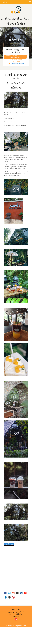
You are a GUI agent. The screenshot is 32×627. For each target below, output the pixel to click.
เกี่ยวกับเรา (16, 610)
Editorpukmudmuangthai (17, 63)
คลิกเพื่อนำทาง (9, 544)
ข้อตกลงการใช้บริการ (16, 614)
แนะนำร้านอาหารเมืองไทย (13, 55)
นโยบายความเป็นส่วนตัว (16, 612)
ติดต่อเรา (16, 616)
